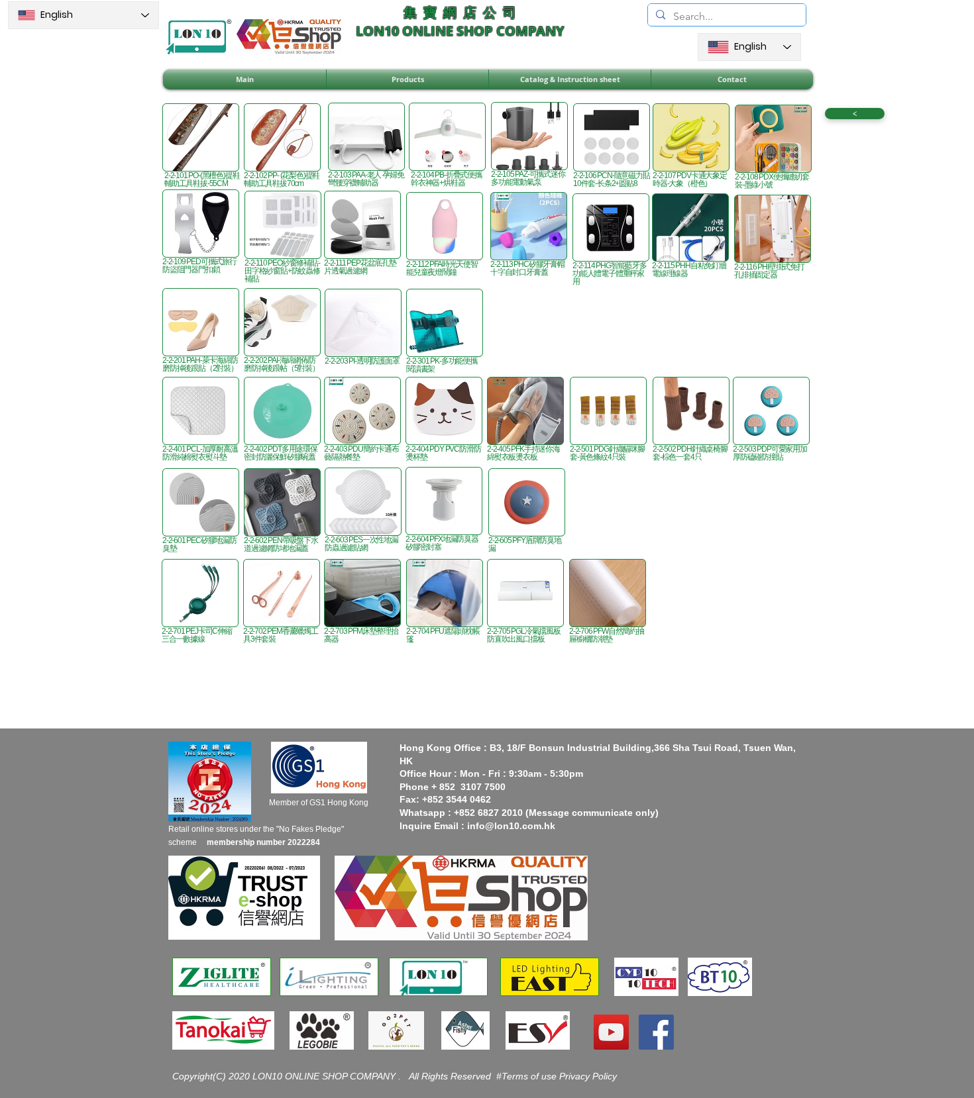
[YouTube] (611, 1032)
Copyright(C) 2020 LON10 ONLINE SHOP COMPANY (285, 1076)
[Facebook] (656, 1032)
